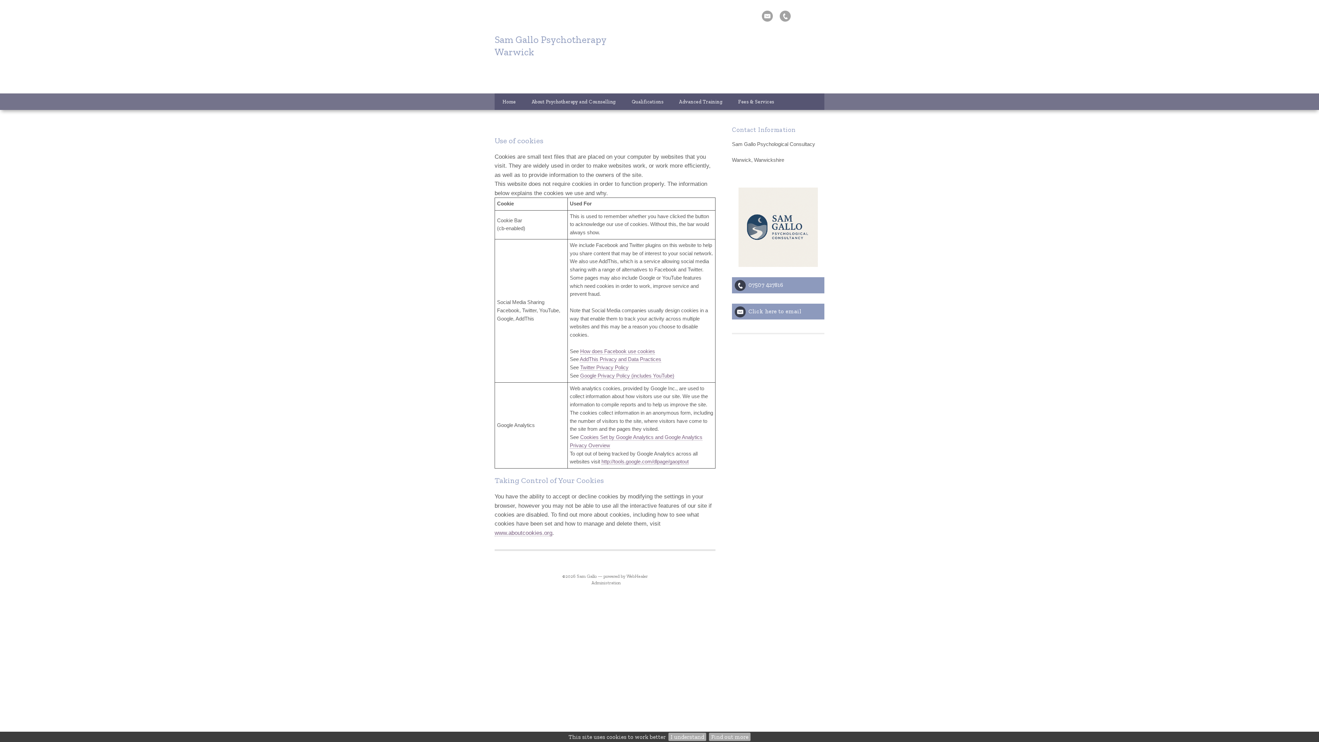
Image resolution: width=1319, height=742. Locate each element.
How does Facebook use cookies (617, 351)
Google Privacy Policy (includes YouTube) (627, 376)
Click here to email (774, 311)
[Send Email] (767, 16)
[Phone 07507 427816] (785, 16)
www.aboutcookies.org (523, 533)
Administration (606, 582)
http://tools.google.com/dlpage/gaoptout (645, 461)
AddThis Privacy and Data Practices (620, 359)
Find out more (729, 736)
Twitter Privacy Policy (604, 367)
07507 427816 (765, 284)
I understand (687, 736)
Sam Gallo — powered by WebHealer (612, 576)
